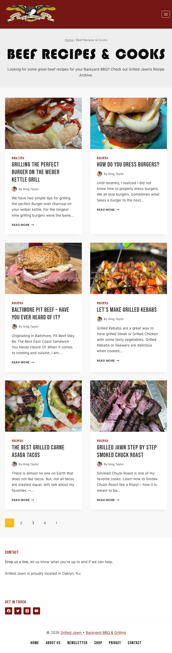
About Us (53, 642)
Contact (135, 642)
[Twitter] (17, 610)
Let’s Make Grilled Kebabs (127, 310)
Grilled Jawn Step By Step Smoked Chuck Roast (127, 451)
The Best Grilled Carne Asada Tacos (38, 451)
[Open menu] (166, 14)
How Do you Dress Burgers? (128, 164)
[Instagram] (27, 610)
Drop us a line (16, 562)
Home (34, 642)
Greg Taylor (31, 189)
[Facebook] (8, 610)
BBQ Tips (18, 157)
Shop (98, 642)
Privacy (115, 642)
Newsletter (77, 642)
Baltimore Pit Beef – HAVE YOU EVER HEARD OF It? (40, 313)
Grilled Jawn (72, 632)
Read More (23, 225)
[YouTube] (36, 610)
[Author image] (14, 189)
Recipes (102, 157)
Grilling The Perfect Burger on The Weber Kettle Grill (36, 172)
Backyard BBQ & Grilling (106, 632)
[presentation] (43, 123)
